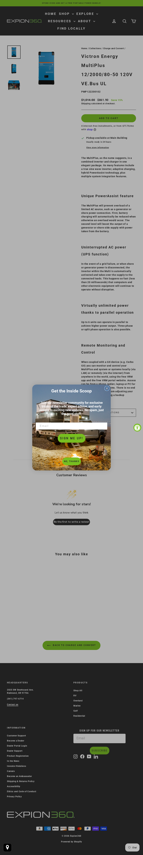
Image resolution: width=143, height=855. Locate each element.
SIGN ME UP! (71, 438)
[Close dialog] (107, 388)
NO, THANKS (71, 461)
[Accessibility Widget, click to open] (137, 427)
